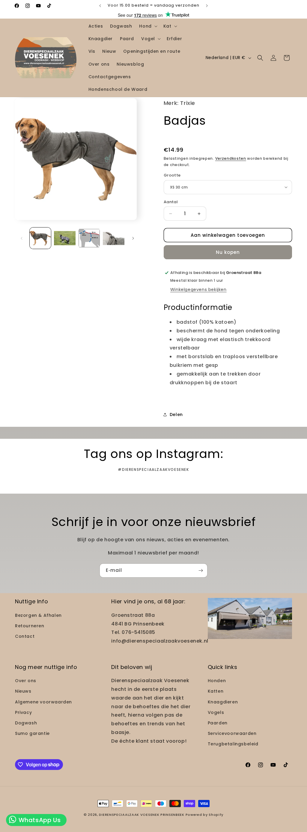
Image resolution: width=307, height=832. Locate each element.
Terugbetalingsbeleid (233, 744)
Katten (216, 691)
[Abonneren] (200, 570)
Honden (217, 681)
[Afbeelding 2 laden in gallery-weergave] (64, 238)
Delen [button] (176, 414)
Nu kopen (228, 252)
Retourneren (29, 626)
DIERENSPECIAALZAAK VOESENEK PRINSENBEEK (141, 814)
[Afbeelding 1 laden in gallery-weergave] (40, 238)
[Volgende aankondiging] (206, 5)
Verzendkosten (230, 158)
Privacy (23, 712)
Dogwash (26, 723)
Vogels (216, 712)
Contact (24, 636)
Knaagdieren (223, 702)
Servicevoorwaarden (232, 733)
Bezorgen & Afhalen (38, 615)
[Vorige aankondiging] (100, 5)
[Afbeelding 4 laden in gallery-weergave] (113, 238)
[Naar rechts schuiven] (133, 238)
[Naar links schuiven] (21, 238)
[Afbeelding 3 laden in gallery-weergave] (89, 238)
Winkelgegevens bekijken (198, 290)
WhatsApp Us (39, 820)
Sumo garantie (32, 733)
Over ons (25, 681)
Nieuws (23, 691)
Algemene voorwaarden (43, 702)
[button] (147, 26)
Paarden (218, 723)
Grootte (172, 175)
